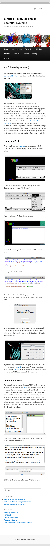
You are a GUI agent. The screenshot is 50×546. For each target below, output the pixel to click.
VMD (19, 367)
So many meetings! (11, 512)
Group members (16, 49)
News (6, 49)
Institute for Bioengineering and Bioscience (18, 502)
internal (6, 58)
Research (28, 49)
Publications (38, 49)
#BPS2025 (7, 515)
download (22, 146)
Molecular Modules (11, 76)
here (25, 387)
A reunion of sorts (10, 520)
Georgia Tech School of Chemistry (15, 504)
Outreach (26, 54)
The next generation (11, 517)
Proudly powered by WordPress (25, 539)
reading (34, 54)
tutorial (17, 369)
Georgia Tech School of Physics (14, 499)
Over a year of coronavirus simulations (18, 522)
